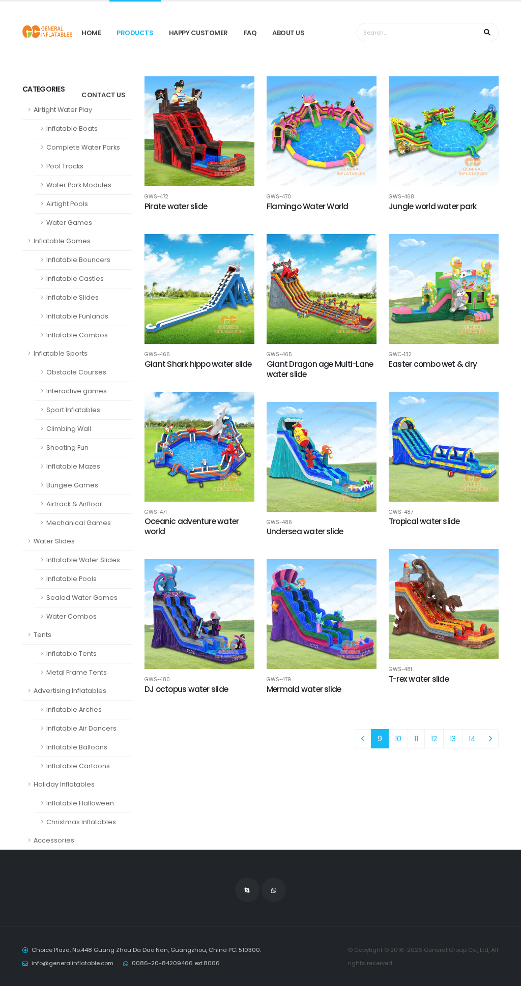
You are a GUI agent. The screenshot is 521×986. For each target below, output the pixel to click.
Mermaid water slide (304, 689)
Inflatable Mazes (73, 466)
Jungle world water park (432, 206)
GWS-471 (155, 512)
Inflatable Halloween (80, 803)
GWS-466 (157, 354)
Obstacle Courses (76, 372)
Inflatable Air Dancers (81, 728)
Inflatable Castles (75, 278)
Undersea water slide (305, 531)
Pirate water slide (175, 206)
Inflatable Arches (74, 709)
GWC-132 (400, 354)
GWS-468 (401, 196)
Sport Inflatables (73, 409)
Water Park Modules (78, 185)
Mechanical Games (78, 522)
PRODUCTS (135, 33)
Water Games (69, 222)
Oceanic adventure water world (191, 526)
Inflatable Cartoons (78, 766)
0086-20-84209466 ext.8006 (176, 963)
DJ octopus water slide (186, 689)
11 (416, 739)
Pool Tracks (64, 166)
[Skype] (247, 890)
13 (453, 739)
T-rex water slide (419, 679)
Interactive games (76, 391)
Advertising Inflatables (70, 690)
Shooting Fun (67, 447)
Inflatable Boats (72, 128)
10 (398, 739)
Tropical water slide (424, 521)
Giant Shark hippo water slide (198, 364)
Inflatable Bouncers (78, 259)
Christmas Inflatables (81, 822)
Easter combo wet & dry (433, 364)
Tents (42, 634)
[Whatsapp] (274, 890)
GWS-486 (279, 522)
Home (91, 33)
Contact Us (103, 95)
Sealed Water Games (82, 597)
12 (434, 739)
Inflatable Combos (77, 335)
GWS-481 (400, 669)
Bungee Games (72, 485)
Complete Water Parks (83, 147)
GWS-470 (279, 196)
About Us (288, 33)
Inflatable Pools (71, 578)
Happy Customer (198, 33)
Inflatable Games (62, 241)
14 (472, 739)
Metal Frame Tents (76, 672)
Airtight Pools (67, 203)
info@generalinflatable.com (72, 963)
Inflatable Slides (72, 297)
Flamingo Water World (308, 206)
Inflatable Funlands (77, 316)
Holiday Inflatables (64, 784)
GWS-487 (401, 512)
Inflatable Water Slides (83, 560)
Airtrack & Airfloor (74, 504)
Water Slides (54, 541)
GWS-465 (279, 354)
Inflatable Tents (71, 653)
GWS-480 (157, 679)
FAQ (250, 33)
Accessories (54, 840)
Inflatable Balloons (76, 747)
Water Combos (71, 616)
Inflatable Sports (61, 353)
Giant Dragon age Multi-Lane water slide (320, 369)
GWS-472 (156, 196)
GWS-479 (279, 679)
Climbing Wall (68, 428)
